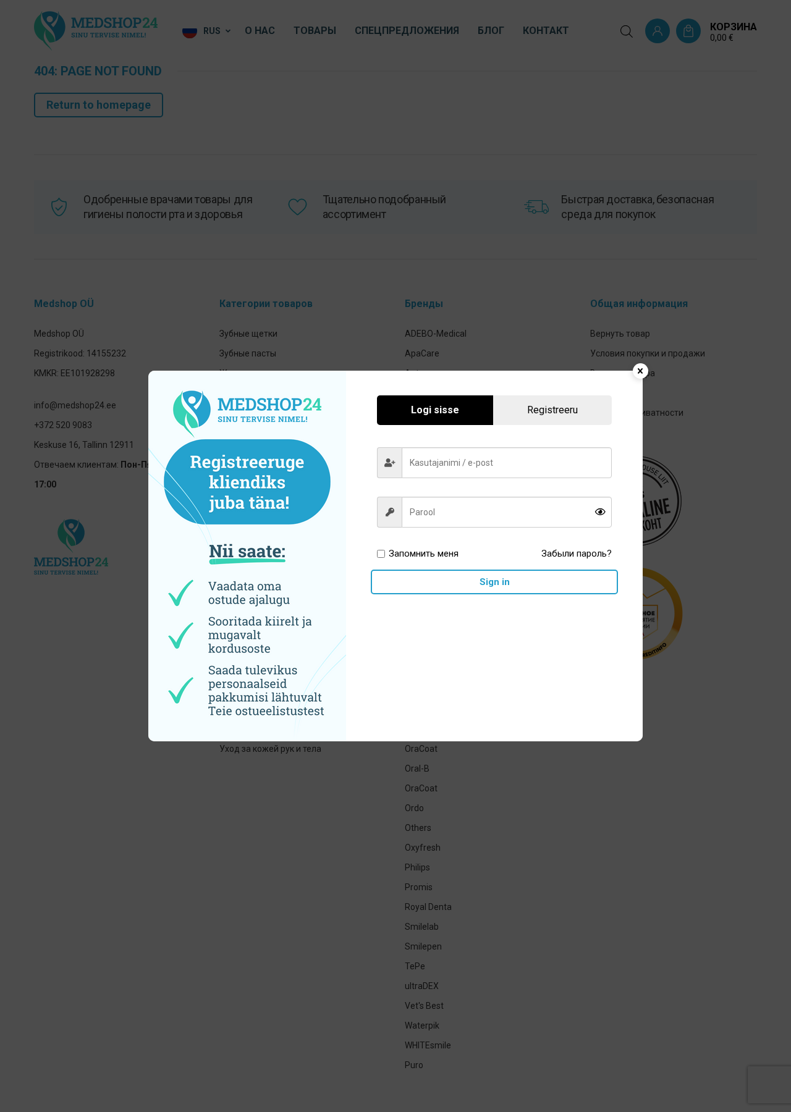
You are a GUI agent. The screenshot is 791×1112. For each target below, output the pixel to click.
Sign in (495, 582)
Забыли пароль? (576, 553)
